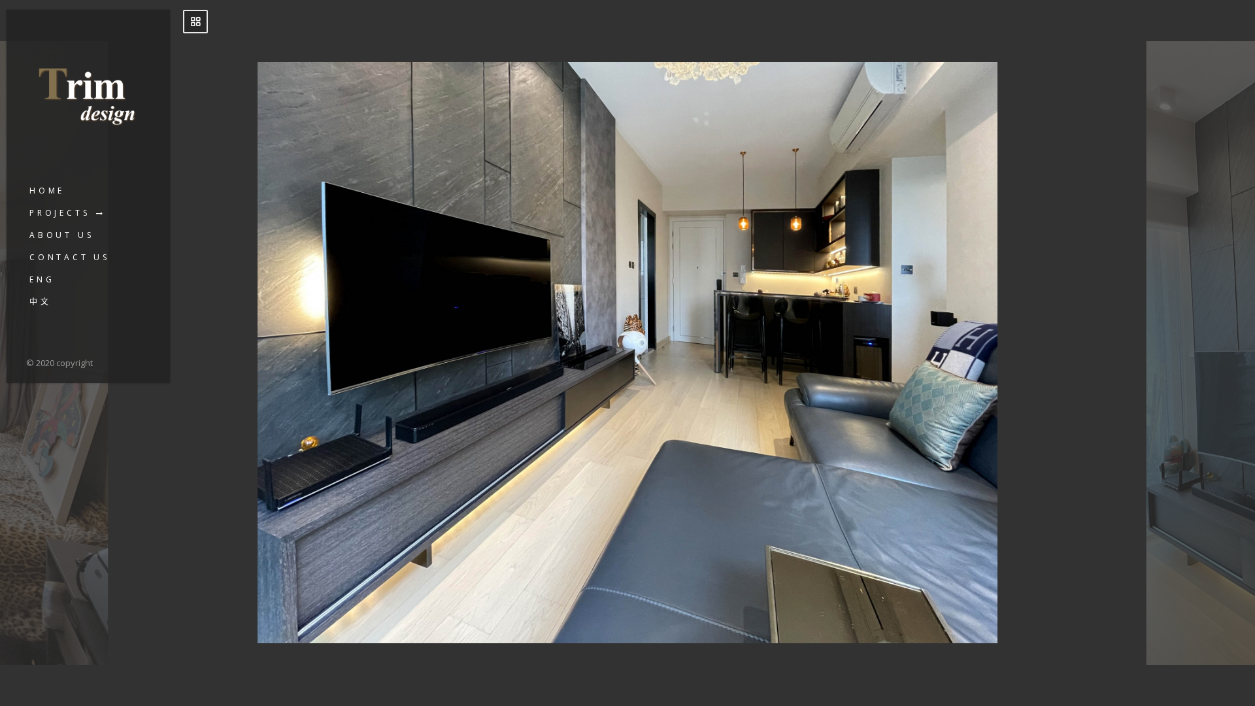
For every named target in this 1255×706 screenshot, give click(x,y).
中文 (40, 301)
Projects (59, 212)
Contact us (69, 257)
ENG (41, 279)
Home (47, 190)
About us (61, 235)
